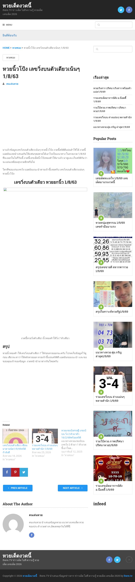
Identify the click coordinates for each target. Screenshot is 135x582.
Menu (9, 24)
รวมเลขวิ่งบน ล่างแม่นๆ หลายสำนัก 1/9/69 (110, 398)
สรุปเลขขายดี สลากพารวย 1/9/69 (112, 269)
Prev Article (18, 488)
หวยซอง (10, 57)
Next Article (71, 488)
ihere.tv (128, 575)
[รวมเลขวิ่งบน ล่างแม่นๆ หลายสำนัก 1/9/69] (45, 436)
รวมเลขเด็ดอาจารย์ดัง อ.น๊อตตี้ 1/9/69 (109, 487)
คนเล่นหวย (12, 83)
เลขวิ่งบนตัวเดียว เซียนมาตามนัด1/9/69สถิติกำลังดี (15, 449)
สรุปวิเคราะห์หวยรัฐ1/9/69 (112, 311)
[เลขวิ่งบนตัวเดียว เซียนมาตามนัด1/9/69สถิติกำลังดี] (15, 436)
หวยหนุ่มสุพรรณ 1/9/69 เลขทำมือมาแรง (110, 224)
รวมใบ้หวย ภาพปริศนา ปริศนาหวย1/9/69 (110, 443)
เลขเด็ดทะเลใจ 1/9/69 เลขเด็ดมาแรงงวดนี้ (112, 180)
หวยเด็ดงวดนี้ (17, 5)
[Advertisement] (45, 119)
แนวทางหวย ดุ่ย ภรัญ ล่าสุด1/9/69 (111, 127)
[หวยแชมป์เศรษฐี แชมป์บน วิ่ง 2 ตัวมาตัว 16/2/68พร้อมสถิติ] (76, 443)
